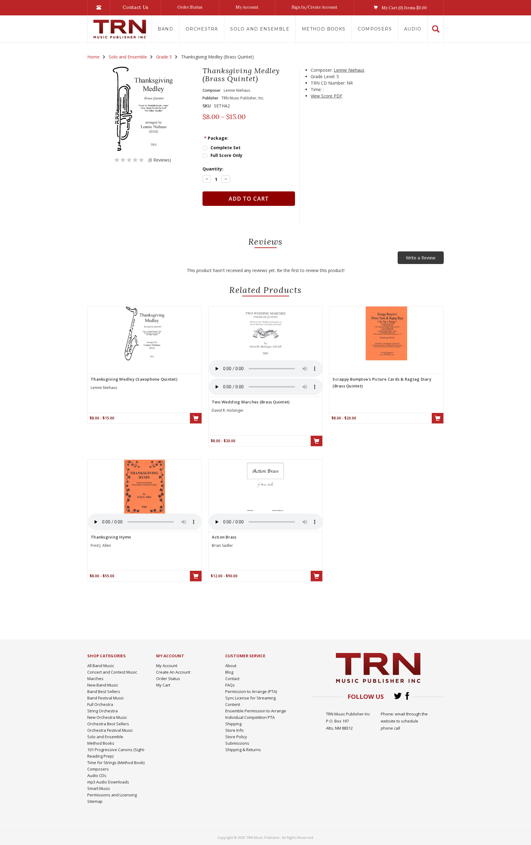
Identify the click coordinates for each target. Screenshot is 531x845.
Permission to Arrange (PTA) (251, 691)
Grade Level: (323, 76)
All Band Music (100, 665)
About (230, 665)
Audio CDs (96, 775)
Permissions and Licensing (112, 795)
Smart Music (98, 788)
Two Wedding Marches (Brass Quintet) (251, 402)
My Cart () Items (404, 7)
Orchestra (202, 29)
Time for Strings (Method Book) (115, 762)
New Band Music (102, 685)
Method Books (324, 29)
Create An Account (173, 672)
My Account (247, 7)
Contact (232, 678)
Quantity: (213, 169)
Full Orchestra (100, 704)
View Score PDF (326, 96)
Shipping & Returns (243, 749)
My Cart (163, 685)
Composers (375, 29)
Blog (229, 672)
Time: (316, 89)
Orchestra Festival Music (110, 730)
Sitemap (95, 801)
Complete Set (225, 147)
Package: (216, 138)
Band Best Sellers (103, 691)
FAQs (230, 685)
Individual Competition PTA (250, 717)
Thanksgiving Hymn (111, 537)
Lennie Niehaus (349, 70)
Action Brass (224, 537)
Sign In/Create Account (314, 7)
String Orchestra (102, 711)
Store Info (234, 730)
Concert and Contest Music (112, 672)
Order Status (190, 7)
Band (165, 29)
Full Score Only (226, 155)
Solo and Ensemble (259, 29)
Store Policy (236, 736)
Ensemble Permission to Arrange (255, 711)
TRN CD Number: (328, 83)
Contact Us (135, 7)
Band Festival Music (105, 698)
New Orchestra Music (107, 717)
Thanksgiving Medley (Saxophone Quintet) (134, 379)
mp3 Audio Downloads (108, 782)
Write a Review (420, 258)
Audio (413, 29)
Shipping (233, 724)
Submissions (237, 743)
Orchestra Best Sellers (108, 724)
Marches (95, 678)
